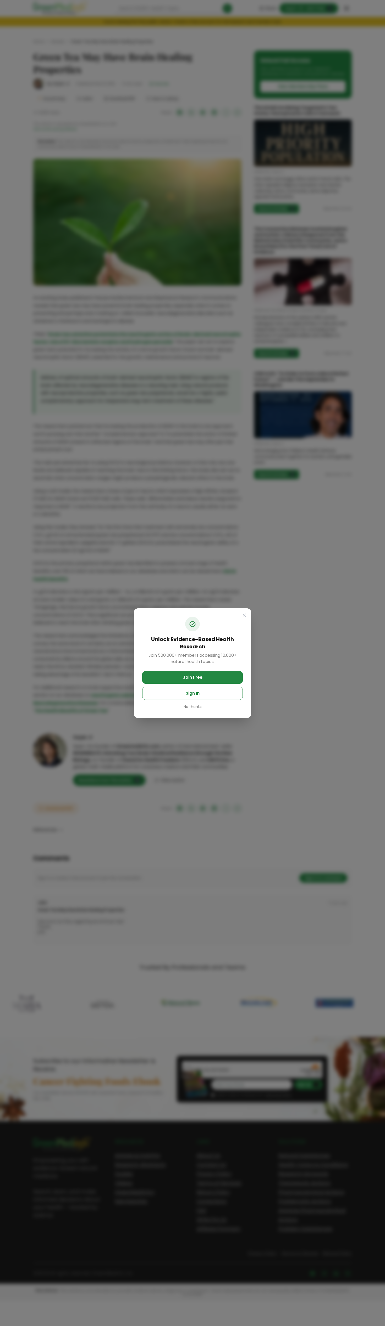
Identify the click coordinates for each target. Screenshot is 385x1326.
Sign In (193, 693)
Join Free (192, 677)
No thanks (193, 706)
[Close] (244, 615)
